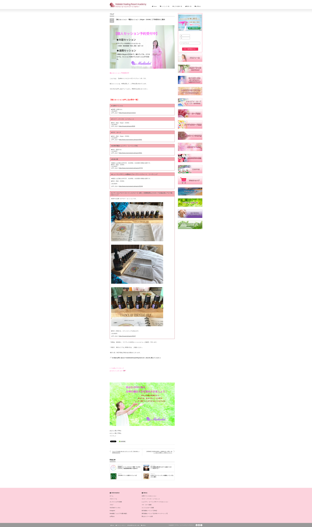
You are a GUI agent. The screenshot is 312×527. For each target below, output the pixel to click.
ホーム (111, 496)
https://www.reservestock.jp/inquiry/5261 (130, 139)
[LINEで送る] (122, 441)
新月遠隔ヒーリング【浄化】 (150, 510)
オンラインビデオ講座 (116, 501)
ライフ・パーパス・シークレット (151, 499)
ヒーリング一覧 (165, 6)
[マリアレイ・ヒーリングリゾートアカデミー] (128, 5)
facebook (201, 525)
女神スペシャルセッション (149, 496)
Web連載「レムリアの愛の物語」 (119, 513)
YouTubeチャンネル (115, 507)
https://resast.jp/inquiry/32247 (127, 336)
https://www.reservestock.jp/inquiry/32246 (131, 186)
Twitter (199, 525)
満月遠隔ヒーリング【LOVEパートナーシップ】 (155, 513)
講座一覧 (189, 6)
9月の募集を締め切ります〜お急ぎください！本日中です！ (161, 467)
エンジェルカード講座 (148, 507)
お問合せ (198, 6)
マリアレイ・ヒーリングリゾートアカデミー (184, 525)
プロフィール (113, 499)
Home (155, 6)
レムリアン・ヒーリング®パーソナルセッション (155, 501)
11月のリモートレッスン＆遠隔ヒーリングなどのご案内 (161, 476)
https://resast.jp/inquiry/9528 (127, 126)
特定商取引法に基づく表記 (133, 525)
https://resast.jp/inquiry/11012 (127, 113)
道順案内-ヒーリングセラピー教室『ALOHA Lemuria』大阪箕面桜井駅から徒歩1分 (129, 467)
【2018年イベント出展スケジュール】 (127, 475)
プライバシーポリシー (121, 525)
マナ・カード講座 (146, 504)
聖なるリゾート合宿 (147, 516)
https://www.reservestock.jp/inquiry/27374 (131, 168)
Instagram (112, 510)
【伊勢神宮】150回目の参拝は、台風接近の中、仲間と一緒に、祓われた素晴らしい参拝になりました (159, 452)
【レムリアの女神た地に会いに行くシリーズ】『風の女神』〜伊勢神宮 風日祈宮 (125, 452)
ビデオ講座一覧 (178, 6)
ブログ (111, 504)
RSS (197, 525)
